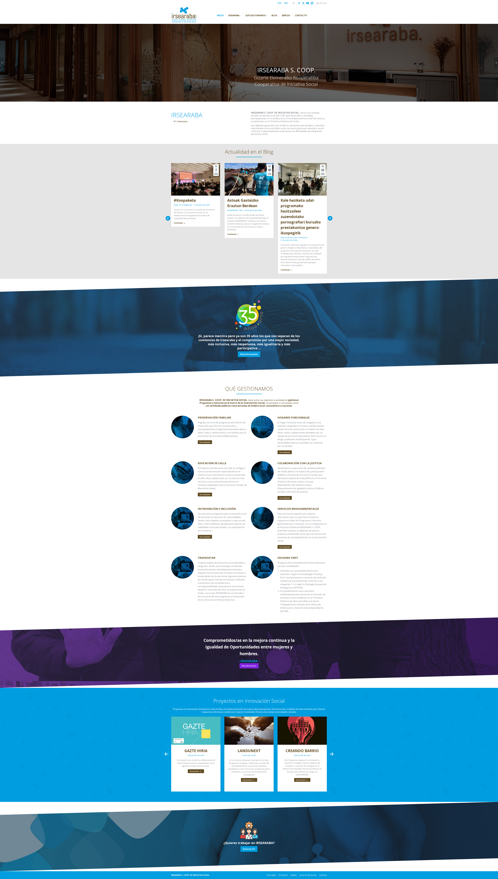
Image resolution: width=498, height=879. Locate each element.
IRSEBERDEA (232, 210)
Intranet (323, 3)
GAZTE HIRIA (195, 750)
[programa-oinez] (182, 518)
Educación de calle (196, 755)
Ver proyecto (194, 771)
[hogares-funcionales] (262, 427)
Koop (176, 205)
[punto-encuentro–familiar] (182, 427)
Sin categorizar (185, 205)
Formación (302, 237)
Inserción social (249, 755)
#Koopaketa (185, 200)
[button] (168, 218)
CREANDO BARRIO (302, 750)
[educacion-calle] (182, 472)
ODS (241, 210)
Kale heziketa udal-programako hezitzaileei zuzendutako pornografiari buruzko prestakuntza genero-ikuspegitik (301, 216)
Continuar (178, 223)
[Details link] (196, 731)
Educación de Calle (289, 237)
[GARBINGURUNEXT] (262, 518)
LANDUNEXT (249, 750)
